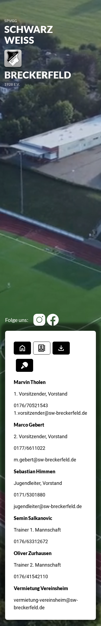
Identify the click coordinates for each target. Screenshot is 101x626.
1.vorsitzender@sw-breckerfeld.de (50, 413)
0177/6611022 (29, 448)
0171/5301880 (29, 495)
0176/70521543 (31, 405)
